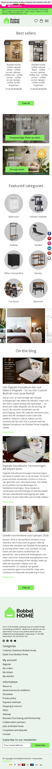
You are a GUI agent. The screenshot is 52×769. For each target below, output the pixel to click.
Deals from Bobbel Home (15, 654)
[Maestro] (32, 765)
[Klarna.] (19, 765)
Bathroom (14, 216)
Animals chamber (38, 216)
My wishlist (8, 676)
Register (7, 664)
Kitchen (38, 273)
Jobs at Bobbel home (13, 726)
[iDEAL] (10, 765)
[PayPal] (15, 765)
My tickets (8, 672)
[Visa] (27, 765)
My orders (8, 668)
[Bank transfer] (36, 765)
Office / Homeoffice (13, 273)
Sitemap (7, 714)
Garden (38, 245)
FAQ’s (5, 710)
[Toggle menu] (46, 21)
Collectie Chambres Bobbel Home (19, 650)
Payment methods (12, 702)
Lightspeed (7, 761)
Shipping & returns (12, 706)
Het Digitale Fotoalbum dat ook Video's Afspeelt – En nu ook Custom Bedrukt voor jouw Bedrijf (25, 390)
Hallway (14, 245)
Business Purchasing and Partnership (21, 718)
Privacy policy (9, 698)
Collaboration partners (14, 722)
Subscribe (40, 745)
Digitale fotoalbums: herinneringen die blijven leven (24, 467)
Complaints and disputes (15, 730)
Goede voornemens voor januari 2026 (26, 535)
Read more (8, 432)
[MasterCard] (23, 765)
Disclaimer (8, 694)
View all (26, 103)
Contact (6, 734)
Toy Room (14, 301)
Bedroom (38, 301)
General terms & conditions (16, 690)
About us (7, 686)
